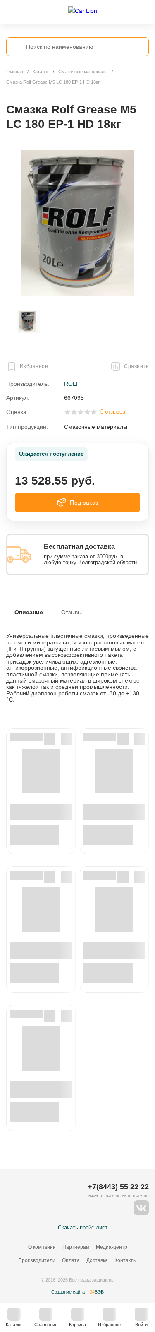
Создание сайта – (77, 1291)
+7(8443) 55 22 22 (118, 1187)
